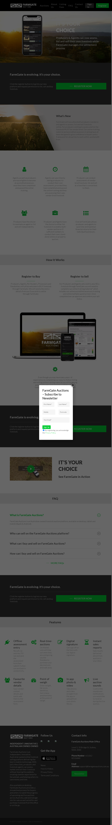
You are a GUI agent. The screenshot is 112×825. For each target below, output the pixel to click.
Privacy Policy (50, 433)
